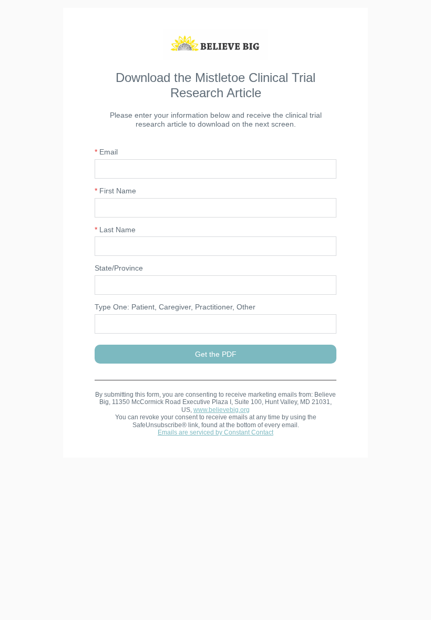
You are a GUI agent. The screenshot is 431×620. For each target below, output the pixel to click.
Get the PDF (216, 354)
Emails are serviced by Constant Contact (215, 432)
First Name (115, 191)
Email (106, 152)
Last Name (115, 229)
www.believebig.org (221, 410)
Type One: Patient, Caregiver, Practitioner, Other (175, 307)
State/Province (119, 268)
